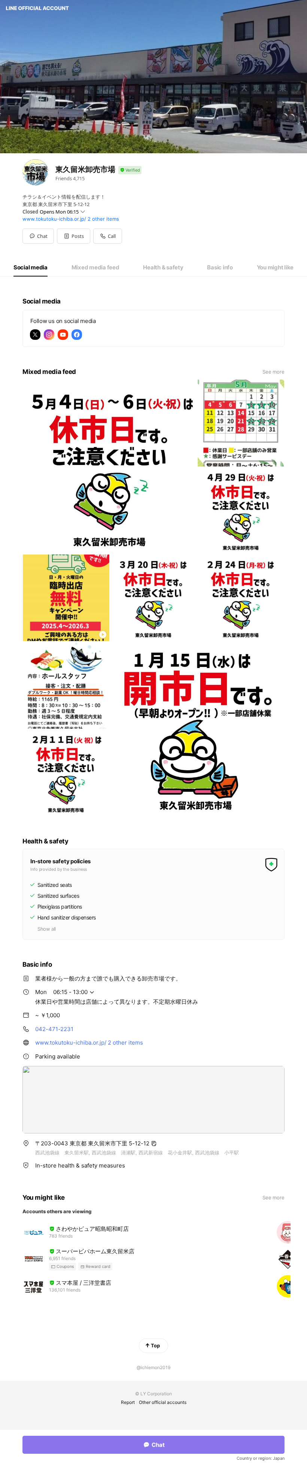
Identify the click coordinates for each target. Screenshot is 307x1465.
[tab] (30, 268)
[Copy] (153, 1143)
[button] (73, 236)
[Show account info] (130, 170)
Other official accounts (162, 1402)
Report (128, 1402)
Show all (46, 929)
